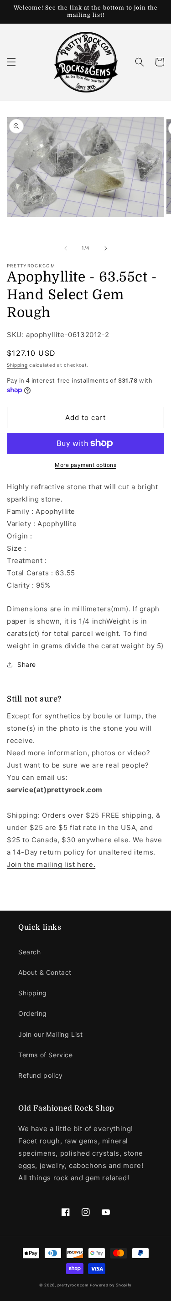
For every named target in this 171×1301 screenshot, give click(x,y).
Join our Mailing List (50, 1034)
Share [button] (26, 664)
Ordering (32, 1013)
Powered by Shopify (111, 1285)
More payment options (85, 464)
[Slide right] (106, 248)
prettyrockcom (72, 1285)
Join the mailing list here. (51, 864)
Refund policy (40, 1075)
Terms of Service (45, 1055)
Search (29, 952)
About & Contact (45, 972)
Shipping (17, 365)
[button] (11, 62)
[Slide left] (66, 248)
